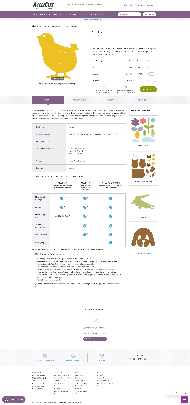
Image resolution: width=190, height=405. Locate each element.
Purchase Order (97, 14)
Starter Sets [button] (59, 14)
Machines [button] (45, 14)
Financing (78, 378)
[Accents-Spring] (143, 130)
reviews (110, 100)
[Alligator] (143, 201)
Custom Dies (58, 383)
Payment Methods (81, 383)
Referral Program (103, 380)
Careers (99, 386)
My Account (151, 5)
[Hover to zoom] (57, 56)
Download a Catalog (61, 391)
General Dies (44, 26)
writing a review (129, 92)
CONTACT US (101, 360)
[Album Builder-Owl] (143, 166)
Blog (55, 386)
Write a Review (98, 36)
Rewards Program (103, 378)
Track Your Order (81, 391)
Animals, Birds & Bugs (60, 26)
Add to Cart (147, 89)
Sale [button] (83, 14)
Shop (34, 26)
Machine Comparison (61, 375)
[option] (34, 26)
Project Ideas (79, 100)
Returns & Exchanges (82, 386)
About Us (100, 375)
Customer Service (38, 375)
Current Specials (60, 380)
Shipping (78, 388)
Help (142, 5)
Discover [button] (73, 14)
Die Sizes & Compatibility (62, 378)
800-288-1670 (131, 6)
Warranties (79, 394)
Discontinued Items (60, 394)
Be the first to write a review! (95, 339)
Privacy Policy (62, 402)
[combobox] (129, 14)
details (48, 100)
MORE (114, 54)
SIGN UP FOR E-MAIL (45, 360)
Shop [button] (34, 14)
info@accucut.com (38, 383)
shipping (142, 100)
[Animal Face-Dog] (143, 237)
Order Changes (80, 380)
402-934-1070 (37, 381)
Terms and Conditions (74, 402)
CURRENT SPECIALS (73, 360)
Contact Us (79, 375)
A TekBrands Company (105, 383)
